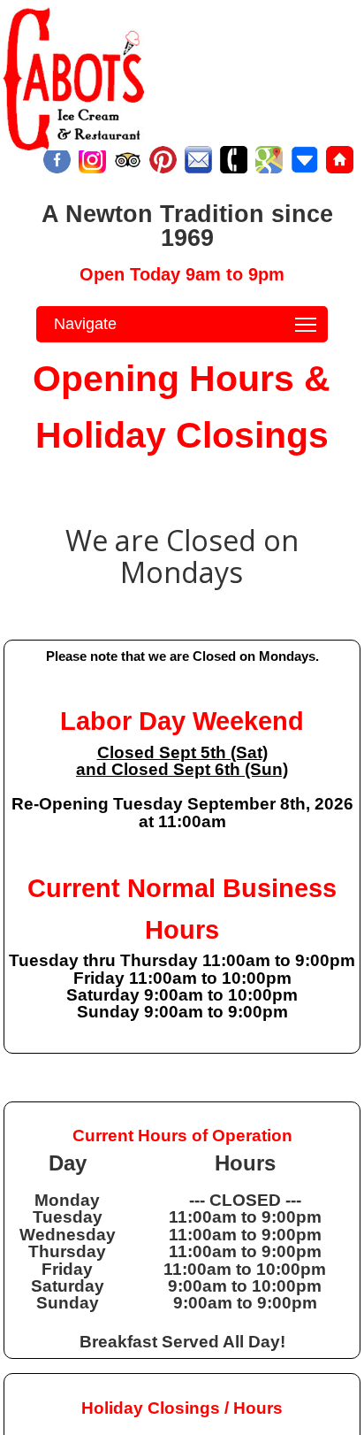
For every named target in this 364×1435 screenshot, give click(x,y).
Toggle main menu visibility (306, 324)
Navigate (85, 324)
